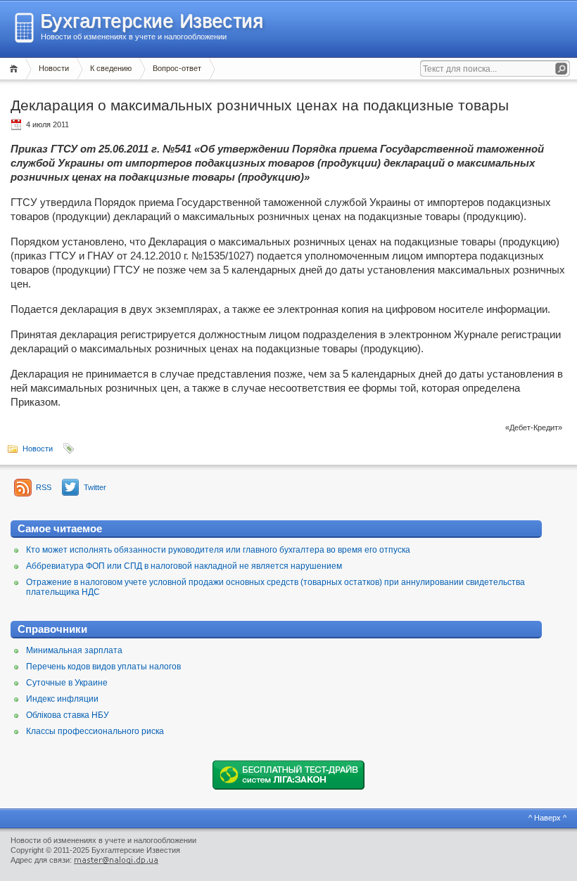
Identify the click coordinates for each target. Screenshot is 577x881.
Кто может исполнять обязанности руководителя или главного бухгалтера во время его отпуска (218, 550)
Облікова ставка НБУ (67, 715)
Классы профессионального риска (95, 731)
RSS (43, 487)
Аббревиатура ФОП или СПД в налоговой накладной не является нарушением (184, 566)
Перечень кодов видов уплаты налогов (103, 666)
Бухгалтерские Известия (151, 21)
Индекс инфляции (62, 699)
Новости (54, 68)
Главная (16, 68)
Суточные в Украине (67, 683)
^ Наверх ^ (547, 818)
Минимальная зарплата (74, 650)
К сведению (111, 68)
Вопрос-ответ (177, 68)
